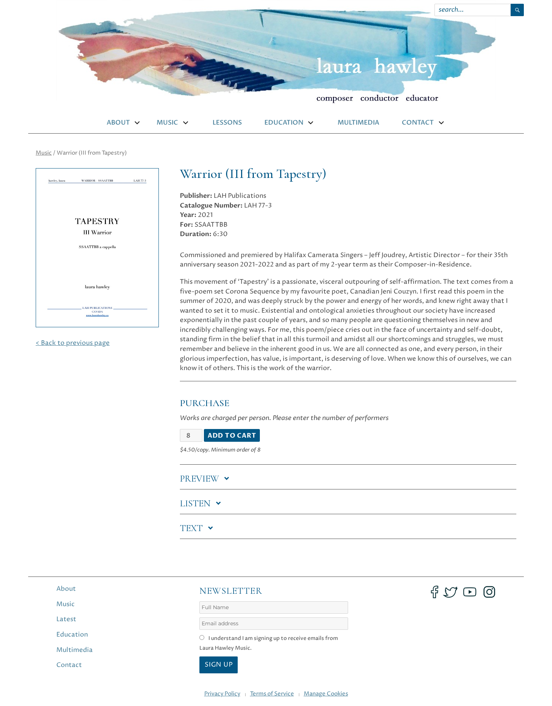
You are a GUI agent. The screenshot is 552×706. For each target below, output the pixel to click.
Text (192, 528)
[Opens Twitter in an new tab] (450, 591)
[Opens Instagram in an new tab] (489, 591)
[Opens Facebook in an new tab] (434, 591)
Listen (196, 503)
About (118, 123)
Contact (418, 123)
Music (167, 123)
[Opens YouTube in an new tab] (469, 591)
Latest (66, 619)
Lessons (227, 123)
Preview (200, 478)
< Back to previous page (73, 343)
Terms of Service (272, 694)
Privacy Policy (222, 694)
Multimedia (358, 123)
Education (283, 123)
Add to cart (232, 436)
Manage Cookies (326, 694)
